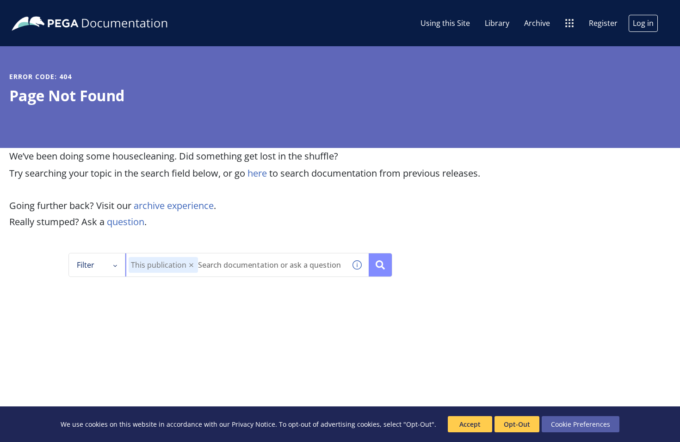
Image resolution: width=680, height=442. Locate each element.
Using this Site (445, 23)
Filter (85, 265)
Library (497, 23)
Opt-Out (517, 424)
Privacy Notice (253, 424)
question (125, 221)
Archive (537, 23)
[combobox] (236, 264)
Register (603, 23)
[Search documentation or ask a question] (380, 264)
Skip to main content (41, 11)
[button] (191, 265)
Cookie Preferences (580, 424)
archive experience (174, 205)
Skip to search (111, 11)
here (257, 173)
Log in (643, 23)
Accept (470, 424)
